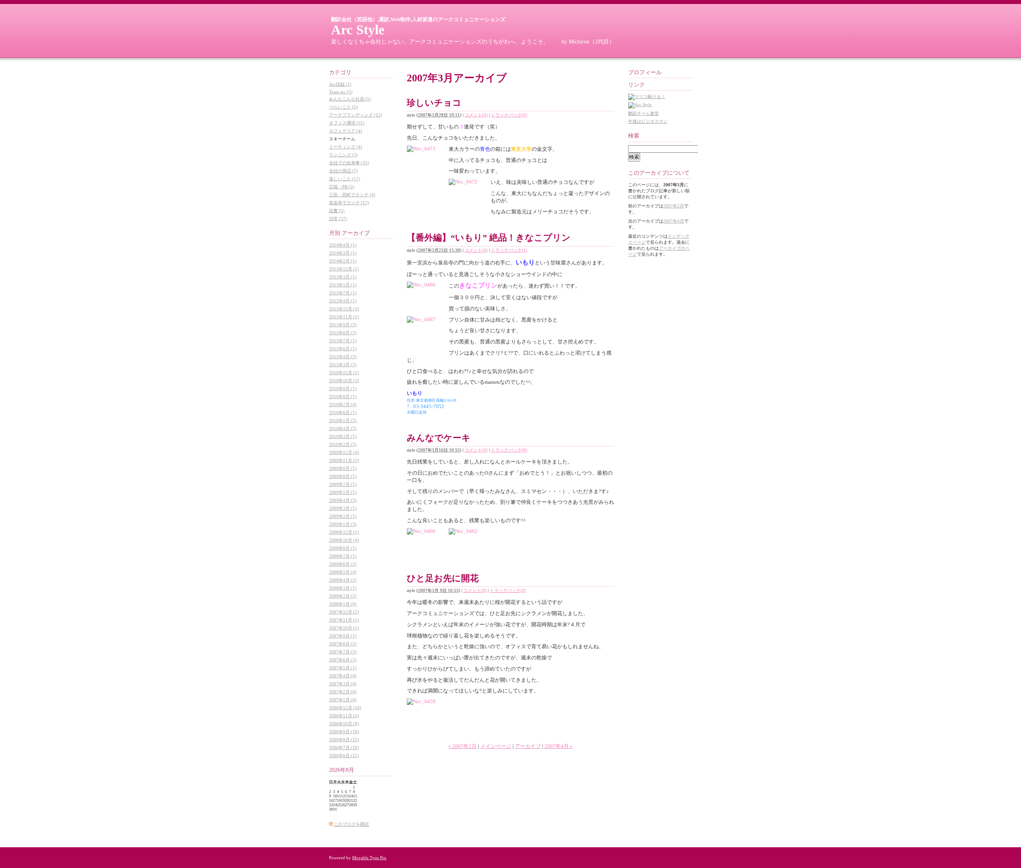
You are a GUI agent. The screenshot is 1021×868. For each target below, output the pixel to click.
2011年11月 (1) (344, 316)
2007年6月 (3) (343, 659)
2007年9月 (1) (343, 635)
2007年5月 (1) (343, 667)
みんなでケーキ (439, 438)
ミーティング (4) (345, 146)
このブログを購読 (351, 824)
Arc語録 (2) (340, 84)
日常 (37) (338, 218)
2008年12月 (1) (344, 532)
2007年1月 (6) (343, 699)
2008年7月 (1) (343, 556)
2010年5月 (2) (343, 420)
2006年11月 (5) (344, 715)
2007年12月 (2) (344, 612)
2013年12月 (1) (344, 268)
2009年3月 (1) (343, 508)
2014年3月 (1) (343, 253)
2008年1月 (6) (343, 604)
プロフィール (645, 72)
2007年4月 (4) (343, 675)
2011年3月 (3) (343, 364)
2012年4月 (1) (343, 300)
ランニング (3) (343, 154)
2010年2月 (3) (343, 444)
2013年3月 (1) (343, 276)
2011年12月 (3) (344, 308)
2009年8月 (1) (343, 476)
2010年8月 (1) (343, 396)
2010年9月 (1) (343, 388)
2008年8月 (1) (343, 548)
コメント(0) (476, 114)
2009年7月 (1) (343, 484)
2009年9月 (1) (343, 468)
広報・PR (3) (341, 186)
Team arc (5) (341, 91)
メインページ (495, 746)
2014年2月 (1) (343, 260)
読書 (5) (337, 210)
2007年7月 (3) (343, 651)
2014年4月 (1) (343, 245)
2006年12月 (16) (345, 707)
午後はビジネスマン (648, 121)
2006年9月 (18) (344, 731)
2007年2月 (673, 205)
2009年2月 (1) (343, 516)
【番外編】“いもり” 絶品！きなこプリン (489, 238)
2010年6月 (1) (343, 412)
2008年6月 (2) (343, 564)
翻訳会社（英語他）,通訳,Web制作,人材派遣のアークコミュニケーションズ (418, 19)
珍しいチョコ (434, 103)
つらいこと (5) (343, 107)
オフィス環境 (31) (347, 122)
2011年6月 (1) (343, 348)
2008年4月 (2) (343, 580)
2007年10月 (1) (344, 627)
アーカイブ (528, 746)
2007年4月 (673, 221)
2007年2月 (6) (343, 691)
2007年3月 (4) (343, 683)
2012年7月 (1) (343, 292)
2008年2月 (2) (343, 596)
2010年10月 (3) (344, 380)
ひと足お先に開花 (443, 578)
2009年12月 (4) (344, 452)
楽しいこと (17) (344, 178)
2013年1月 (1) (343, 284)
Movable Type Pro (369, 857)
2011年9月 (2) (343, 324)
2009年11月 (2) (344, 460)
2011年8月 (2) (343, 332)
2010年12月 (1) (344, 372)
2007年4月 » (558, 746)
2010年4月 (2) (343, 428)
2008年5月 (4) (343, 572)
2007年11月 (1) (344, 619)
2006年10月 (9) (344, 723)
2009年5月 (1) (343, 492)
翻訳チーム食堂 (643, 113)
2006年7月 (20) (344, 747)
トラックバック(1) (509, 250)
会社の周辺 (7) (343, 170)
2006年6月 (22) (344, 755)
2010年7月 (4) (343, 404)
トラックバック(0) (509, 114)
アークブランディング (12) (355, 114)
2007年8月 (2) (343, 643)
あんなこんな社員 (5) (350, 99)
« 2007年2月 (462, 746)
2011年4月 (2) (343, 356)
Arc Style (357, 29)
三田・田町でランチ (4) (352, 194)
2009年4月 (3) (343, 500)
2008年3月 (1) (343, 588)
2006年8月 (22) (344, 739)
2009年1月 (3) (343, 524)
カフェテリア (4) (345, 130)
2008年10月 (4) (344, 540)
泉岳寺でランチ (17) (349, 202)
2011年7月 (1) (343, 340)
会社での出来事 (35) (349, 162)
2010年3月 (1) (343, 436)
